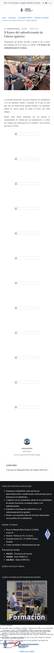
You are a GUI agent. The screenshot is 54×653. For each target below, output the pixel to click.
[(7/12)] (27, 294)
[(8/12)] (27, 318)
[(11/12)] (27, 393)
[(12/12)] (27, 418)
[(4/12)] (27, 219)
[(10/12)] (27, 368)
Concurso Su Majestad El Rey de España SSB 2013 (26, 470)
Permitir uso (7, 647)
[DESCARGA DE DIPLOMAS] (46, 10)
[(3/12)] (27, 194)
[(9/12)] (27, 343)
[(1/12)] (27, 145)
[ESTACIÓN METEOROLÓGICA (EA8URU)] (50, 10)
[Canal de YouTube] (10, 571)
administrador (27, 448)
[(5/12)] (27, 244)
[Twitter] (27, 458)
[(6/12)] (27, 269)
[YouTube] (32, 458)
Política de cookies (27, 651)
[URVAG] (27, 10)
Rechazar (22, 647)
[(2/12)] (27, 169)
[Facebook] (21, 458)
